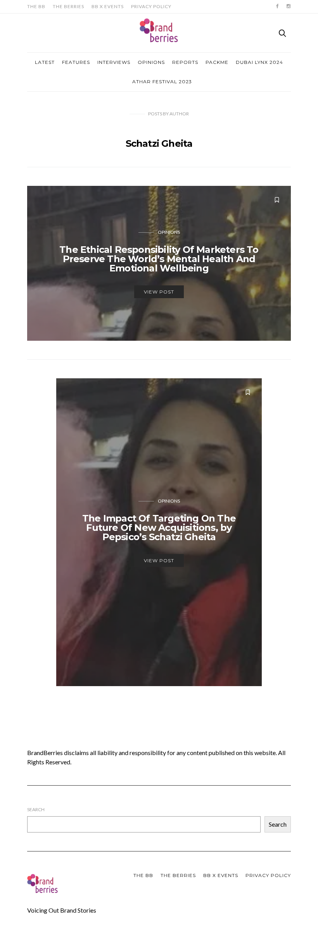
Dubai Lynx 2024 (259, 62)
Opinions (151, 62)
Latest (45, 62)
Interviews (113, 62)
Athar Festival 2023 (162, 81)
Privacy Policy (151, 6)
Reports (185, 62)
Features (76, 62)
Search (36, 809)
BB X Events (108, 6)
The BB (36, 6)
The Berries (68, 6)
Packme (217, 62)
